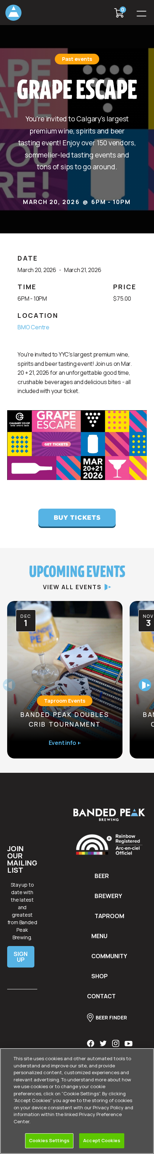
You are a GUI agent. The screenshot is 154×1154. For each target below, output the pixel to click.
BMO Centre (33, 327)
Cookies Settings (49, 1140)
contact (101, 996)
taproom (109, 916)
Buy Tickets (77, 517)
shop (99, 976)
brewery (108, 896)
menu (99, 936)
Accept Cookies (101, 1140)
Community (109, 956)
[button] (141, 12)
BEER (102, 876)
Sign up (21, 957)
